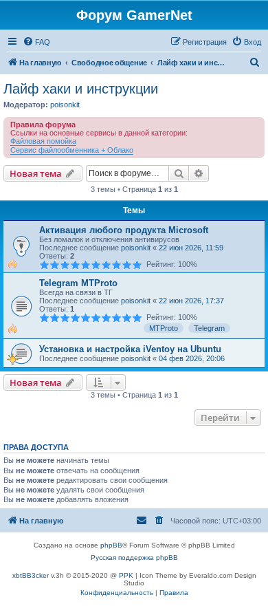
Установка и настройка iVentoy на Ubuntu (130, 349)
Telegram (209, 328)
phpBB (111, 545)
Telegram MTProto (78, 283)
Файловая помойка (43, 141)
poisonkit (65, 104)
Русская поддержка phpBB (134, 557)
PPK (126, 575)
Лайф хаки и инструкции (80, 88)
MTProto (163, 328)
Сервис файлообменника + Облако (71, 150)
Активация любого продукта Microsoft (123, 230)
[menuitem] (36, 42)
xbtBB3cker (30, 575)
